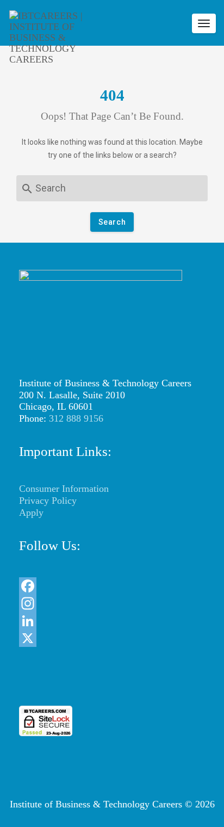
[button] (112, 686)
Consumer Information (64, 488)
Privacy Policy (48, 500)
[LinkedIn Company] (112, 620)
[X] (112, 638)
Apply (31, 512)
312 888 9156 (76, 418)
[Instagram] (112, 603)
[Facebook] (112, 586)
